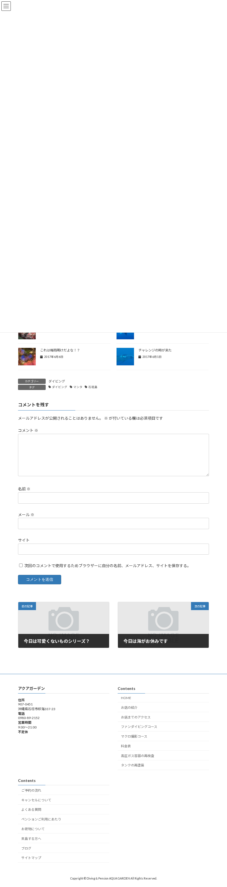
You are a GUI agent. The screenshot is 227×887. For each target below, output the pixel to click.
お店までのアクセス (136, 717)
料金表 (126, 746)
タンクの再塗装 (132, 765)
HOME (126, 698)
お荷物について (33, 829)
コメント (28, 430)
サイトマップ (31, 858)
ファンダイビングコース (139, 727)
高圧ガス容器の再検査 (137, 756)
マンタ (77, 387)
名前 (24, 489)
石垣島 (92, 387)
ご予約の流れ (31, 790)
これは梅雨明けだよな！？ (60, 350)
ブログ (26, 848)
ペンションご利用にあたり (41, 819)
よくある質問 (31, 810)
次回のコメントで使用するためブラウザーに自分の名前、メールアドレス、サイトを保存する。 (107, 565)
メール (26, 514)
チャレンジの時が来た (155, 350)
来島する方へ (31, 839)
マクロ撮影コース (134, 736)
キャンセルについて (36, 800)
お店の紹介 (129, 707)
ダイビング (56, 381)
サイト (24, 540)
